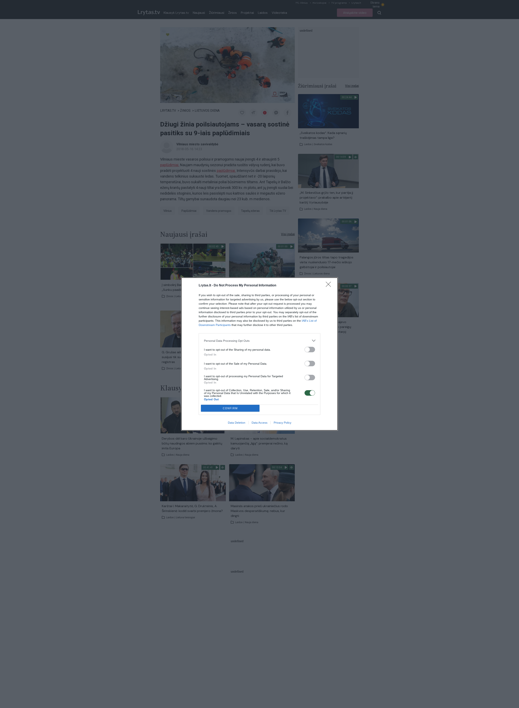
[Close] (329, 285)
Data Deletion (236, 422)
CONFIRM (230, 408)
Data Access (259, 422)
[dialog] (259, 354)
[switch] (310, 349)
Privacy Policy (282, 422)
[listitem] (259, 340)
